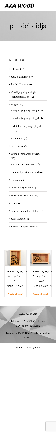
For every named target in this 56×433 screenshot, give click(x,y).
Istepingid (18, 138)
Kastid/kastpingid (20, 76)
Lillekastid (16, 69)
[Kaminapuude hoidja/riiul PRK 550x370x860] (15, 252)
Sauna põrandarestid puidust (26, 153)
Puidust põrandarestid (24, 164)
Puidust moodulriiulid (22, 195)
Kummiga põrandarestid (26, 172)
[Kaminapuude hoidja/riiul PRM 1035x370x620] (41, 252)
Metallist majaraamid (22, 226)
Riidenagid (17, 180)
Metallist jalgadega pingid (27, 126)
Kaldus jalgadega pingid (26, 118)
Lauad (14, 203)
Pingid (14, 104)
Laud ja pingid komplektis (25, 211)
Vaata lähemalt (15, 294)
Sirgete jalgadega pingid (26, 110)
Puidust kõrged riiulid (22, 187)
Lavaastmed (17, 146)
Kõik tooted (17, 218)
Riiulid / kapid (18, 84)
